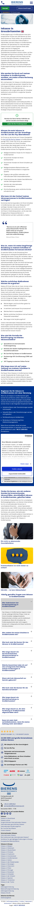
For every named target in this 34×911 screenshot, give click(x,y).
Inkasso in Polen (6, 868)
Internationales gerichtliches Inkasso (12, 824)
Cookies (22, 901)
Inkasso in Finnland (7, 852)
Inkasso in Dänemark (7, 848)
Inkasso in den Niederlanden (10, 862)
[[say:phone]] (3, 2)
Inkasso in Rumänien (7, 872)
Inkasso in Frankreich (7, 854)
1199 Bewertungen (15, 12)
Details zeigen (25, 464)
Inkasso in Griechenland (8, 856)
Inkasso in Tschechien (8, 880)
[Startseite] (17, 3)
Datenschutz (7, 903)
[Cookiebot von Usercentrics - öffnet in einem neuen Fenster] (25, 436)
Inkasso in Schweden (7, 874)
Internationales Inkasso (8, 835)
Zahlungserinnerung (7, 887)
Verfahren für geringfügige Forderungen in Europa (16, 839)
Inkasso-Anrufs (5, 893)
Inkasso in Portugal (7, 870)
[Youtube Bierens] (10, 814)
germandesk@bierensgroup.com (14, 806)
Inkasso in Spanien (7, 878)
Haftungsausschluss (12, 901)
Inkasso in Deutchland (8, 818)
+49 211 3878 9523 (10, 804)
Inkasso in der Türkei (7, 882)
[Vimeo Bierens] (7, 814)
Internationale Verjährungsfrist (11, 826)
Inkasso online (5, 820)
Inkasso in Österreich (7, 866)
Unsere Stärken (6, 830)
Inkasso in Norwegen (7, 864)
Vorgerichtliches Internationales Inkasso (13, 822)
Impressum (28, 901)
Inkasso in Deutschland (8, 850)
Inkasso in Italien (6, 860)
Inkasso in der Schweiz (8, 876)
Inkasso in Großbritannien (9, 858)
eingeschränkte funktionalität (17, 473)
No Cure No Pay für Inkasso (11, 139)
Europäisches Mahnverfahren (10, 841)
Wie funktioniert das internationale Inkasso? (15, 837)
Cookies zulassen (17, 469)
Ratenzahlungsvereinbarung (10, 889)
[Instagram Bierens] (5, 814)
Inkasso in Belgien (6, 846)
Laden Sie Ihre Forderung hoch (17, 124)
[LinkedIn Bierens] (2, 814)
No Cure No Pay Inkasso (8, 828)
